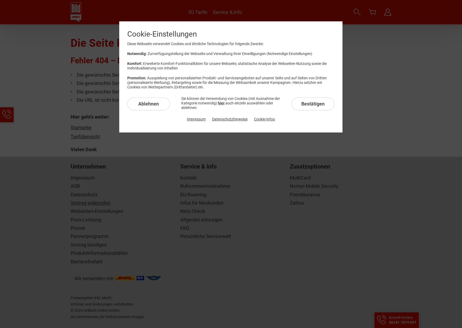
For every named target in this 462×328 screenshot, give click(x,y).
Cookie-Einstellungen (162, 34)
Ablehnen (148, 104)
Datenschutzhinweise (230, 119)
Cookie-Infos (264, 119)
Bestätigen (313, 104)
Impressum (196, 119)
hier (221, 103)
